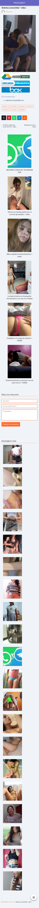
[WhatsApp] (14, 117)
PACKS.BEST (19, 3)
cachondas (6, 109)
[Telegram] (19, 117)
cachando (22, 106)
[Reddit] (24, 117)
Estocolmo (9, 11)
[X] (4, 117)
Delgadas (22, 109)
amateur (5, 106)
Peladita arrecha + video (30, 126)
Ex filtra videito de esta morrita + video (9, 126)
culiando (14, 109)
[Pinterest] (9, 117)
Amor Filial (13, 106)
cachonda (30, 106)
